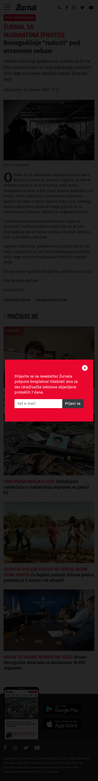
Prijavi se (73, 403)
